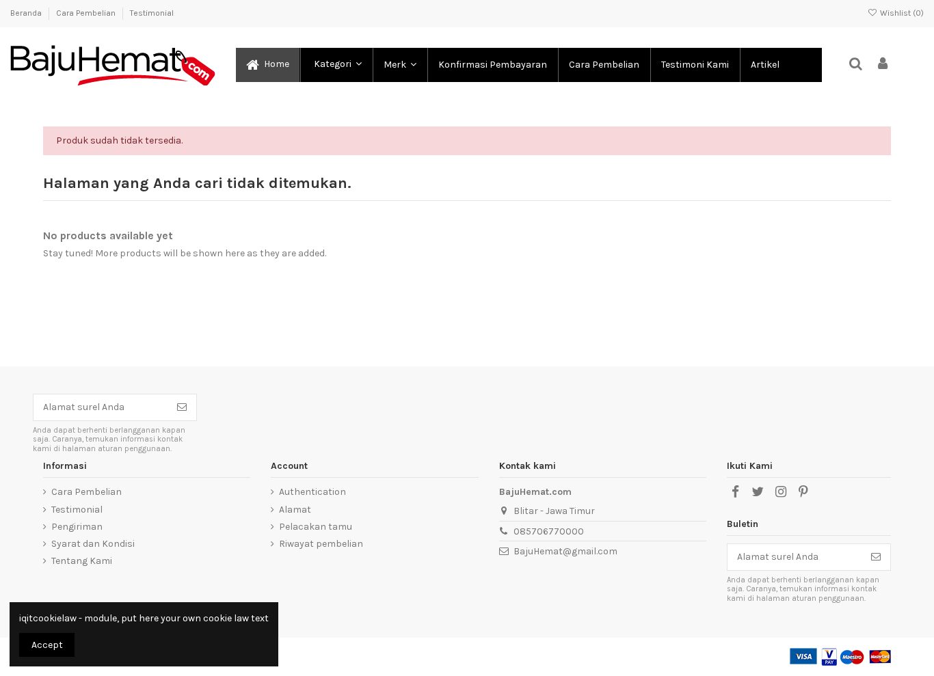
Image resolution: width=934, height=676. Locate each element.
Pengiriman (77, 526)
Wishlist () (901, 13)
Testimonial (152, 13)
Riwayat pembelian (321, 544)
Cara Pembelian (87, 13)
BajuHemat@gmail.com (565, 551)
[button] (335, 65)
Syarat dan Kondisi (93, 544)
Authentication (312, 492)
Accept (47, 645)
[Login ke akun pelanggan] (883, 64)
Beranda (27, 13)
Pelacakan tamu (315, 526)
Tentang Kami (81, 561)
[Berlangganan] (182, 407)
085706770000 (548, 531)
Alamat (295, 509)
